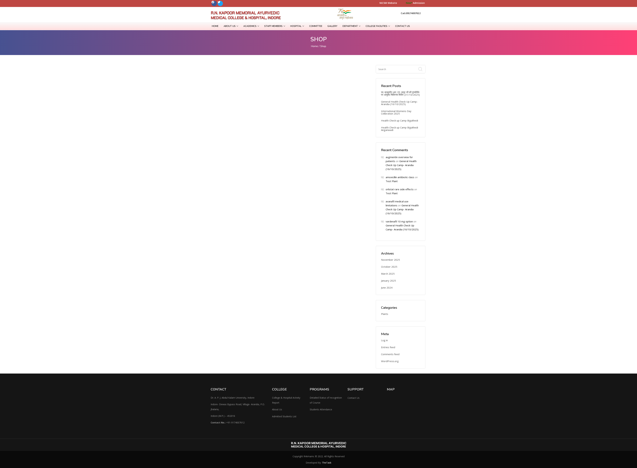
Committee (315, 26)
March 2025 (388, 273)
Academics (250, 26)
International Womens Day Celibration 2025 (396, 112)
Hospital (296, 26)
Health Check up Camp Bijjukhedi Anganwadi (399, 128)
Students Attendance (321, 409)
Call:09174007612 (411, 13)
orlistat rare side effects (400, 189)
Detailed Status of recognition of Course (326, 400)
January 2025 (388, 280)
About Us (230, 26)
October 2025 (389, 266)
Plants (384, 314)
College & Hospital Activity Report (286, 400)
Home (215, 26)
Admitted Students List (284, 416)
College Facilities (377, 26)
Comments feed (390, 354)
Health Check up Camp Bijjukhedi (399, 120)
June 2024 (386, 287)
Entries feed (388, 347)
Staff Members (273, 26)
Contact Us (402, 26)
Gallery (332, 26)
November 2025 (390, 260)
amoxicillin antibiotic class (400, 177)
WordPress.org (390, 361)
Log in (384, 340)
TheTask (326, 462)
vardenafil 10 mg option (399, 221)
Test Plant (392, 181)
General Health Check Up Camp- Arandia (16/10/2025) (399, 102)
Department (350, 26)
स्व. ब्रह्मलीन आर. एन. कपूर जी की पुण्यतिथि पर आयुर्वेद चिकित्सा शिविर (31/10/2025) (400, 93)
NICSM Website (404, 2)
